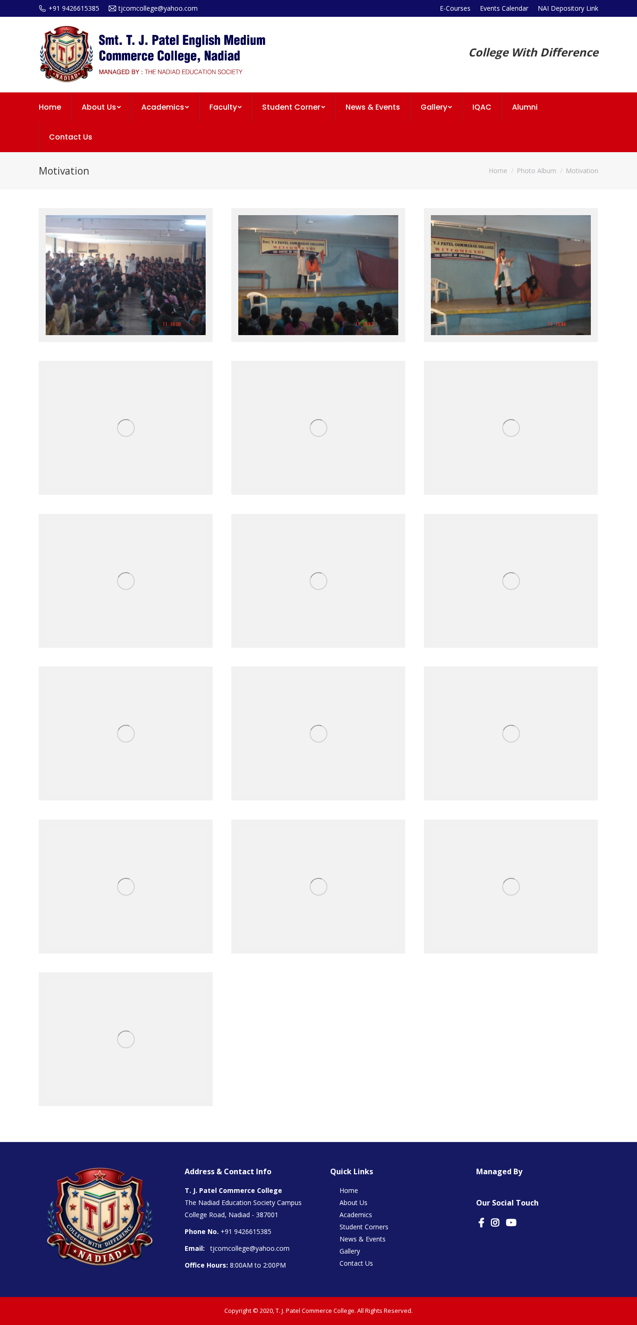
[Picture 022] (126, 887)
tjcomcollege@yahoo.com (250, 1248)
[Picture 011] (126, 275)
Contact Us (356, 1263)
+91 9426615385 (246, 1231)
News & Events (362, 1238)
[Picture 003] (318, 275)
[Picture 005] (126, 428)
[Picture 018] (318, 733)
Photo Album (536, 170)
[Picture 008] (511, 428)
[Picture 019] (511, 733)
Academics (355, 1214)
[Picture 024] (318, 887)
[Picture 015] (511, 581)
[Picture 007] (318, 428)
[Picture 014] (318, 581)
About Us (353, 1202)
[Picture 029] (126, 1039)
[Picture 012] (126, 581)
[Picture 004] (511, 275)
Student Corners (363, 1226)
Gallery (349, 1251)
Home (498, 170)
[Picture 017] (126, 733)
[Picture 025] (511, 887)
